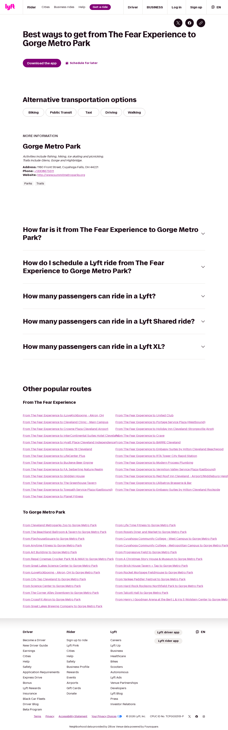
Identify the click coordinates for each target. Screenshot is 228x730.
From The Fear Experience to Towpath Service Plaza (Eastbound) (68, 490)
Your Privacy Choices (104, 716)
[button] (114, 234)
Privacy (49, 716)
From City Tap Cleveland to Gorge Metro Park (54, 579)
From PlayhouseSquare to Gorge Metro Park (53, 539)
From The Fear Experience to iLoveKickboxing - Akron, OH (63, 415)
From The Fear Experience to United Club (144, 415)
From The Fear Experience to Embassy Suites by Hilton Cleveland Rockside (167, 490)
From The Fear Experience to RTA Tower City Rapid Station (156, 456)
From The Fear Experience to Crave (139, 436)
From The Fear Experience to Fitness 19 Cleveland (57, 449)
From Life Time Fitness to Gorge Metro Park (145, 525)
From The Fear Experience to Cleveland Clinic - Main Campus (65, 422)
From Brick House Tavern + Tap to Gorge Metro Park (151, 566)
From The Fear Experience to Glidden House (54, 476)
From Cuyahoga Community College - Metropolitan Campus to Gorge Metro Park (171, 545)
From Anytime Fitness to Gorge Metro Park (52, 545)
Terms (37, 716)
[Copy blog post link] (201, 23)
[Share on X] (178, 23)
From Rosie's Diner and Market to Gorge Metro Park (150, 532)
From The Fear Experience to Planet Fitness (53, 496)
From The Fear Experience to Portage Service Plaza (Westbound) (160, 422)
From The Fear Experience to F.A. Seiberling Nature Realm (63, 469)
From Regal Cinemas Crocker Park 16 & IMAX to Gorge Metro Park (68, 559)
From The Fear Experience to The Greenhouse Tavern (59, 483)
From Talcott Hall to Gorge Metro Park (141, 593)
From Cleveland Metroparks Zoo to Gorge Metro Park (60, 525)
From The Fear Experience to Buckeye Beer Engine (58, 463)
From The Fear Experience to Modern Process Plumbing (154, 463)
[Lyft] (10, 7)
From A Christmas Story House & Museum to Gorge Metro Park (158, 559)
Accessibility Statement (73, 716)
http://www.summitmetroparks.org (61, 175)
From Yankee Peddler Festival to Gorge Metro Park (150, 579)
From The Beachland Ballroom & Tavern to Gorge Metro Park (64, 532)
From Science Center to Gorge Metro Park (52, 586)
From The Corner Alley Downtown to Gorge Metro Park (61, 593)
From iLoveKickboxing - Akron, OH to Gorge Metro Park (61, 572)
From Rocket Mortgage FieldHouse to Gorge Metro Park (154, 572)
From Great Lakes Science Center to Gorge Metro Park (60, 566)
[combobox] (216, 7)
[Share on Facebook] (189, 23)
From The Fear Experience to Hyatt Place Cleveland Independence (69, 442)
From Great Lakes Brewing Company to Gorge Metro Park (62, 606)
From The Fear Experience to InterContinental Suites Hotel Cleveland (71, 436)
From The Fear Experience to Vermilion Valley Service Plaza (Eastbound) (165, 469)
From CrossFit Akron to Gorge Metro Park (52, 599)
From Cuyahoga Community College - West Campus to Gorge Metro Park (166, 539)
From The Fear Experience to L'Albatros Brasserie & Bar (153, 483)
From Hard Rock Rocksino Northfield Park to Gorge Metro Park (159, 586)
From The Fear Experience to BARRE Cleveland (148, 442)
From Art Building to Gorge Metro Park (50, 552)
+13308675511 (44, 171)
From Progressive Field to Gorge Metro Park (146, 552)
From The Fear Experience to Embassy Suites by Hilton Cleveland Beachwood (169, 449)
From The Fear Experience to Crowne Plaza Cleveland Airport (65, 429)
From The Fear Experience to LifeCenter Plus (54, 456)
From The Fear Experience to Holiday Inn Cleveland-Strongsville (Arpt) (164, 429)
